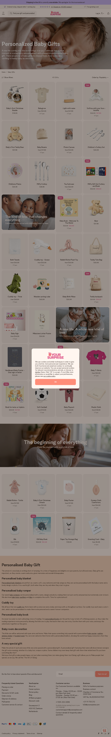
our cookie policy (49, 376)
